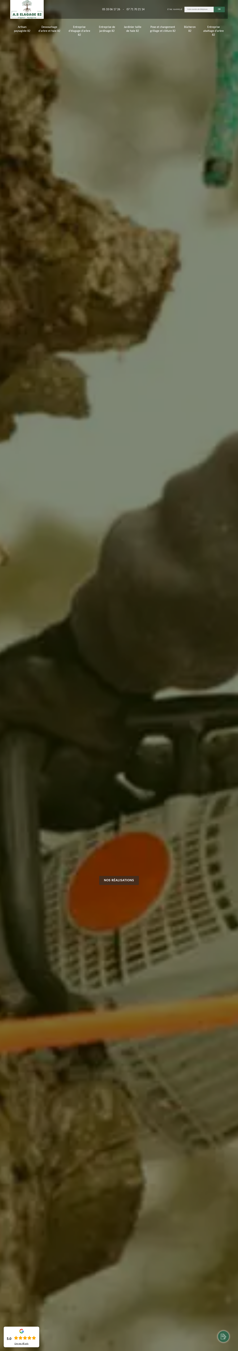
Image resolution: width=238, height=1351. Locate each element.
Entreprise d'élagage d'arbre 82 (79, 31)
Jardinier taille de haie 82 (132, 29)
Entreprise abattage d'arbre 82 (213, 31)
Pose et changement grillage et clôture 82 (163, 29)
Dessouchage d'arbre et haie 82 (49, 29)
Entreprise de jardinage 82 (107, 29)
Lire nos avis (21, 1344)
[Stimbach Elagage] (27, 9)
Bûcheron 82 (190, 29)
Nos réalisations (119, 880)
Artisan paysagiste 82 (22, 29)
